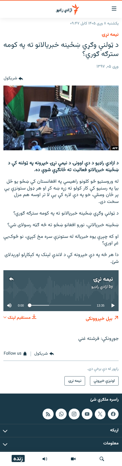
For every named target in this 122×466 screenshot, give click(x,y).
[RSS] (48, 414)
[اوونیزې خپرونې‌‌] (44, 459)
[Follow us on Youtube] (87, 414)
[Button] (13, 78)
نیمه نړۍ (110, 34)
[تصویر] (73, 459)
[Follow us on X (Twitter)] (100, 414)
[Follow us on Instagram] (74, 414)
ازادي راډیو (99, 287)
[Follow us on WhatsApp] (61, 414)
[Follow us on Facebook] (113, 414)
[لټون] (101, 459)
